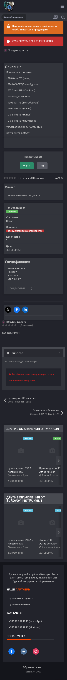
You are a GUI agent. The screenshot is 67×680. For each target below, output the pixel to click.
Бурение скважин (19, 604)
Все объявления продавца (24, 195)
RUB (42, 165)
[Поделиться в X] (8, 310)
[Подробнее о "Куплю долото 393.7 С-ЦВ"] (21, 450)
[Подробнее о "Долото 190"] (52, 522)
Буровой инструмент (21, 597)
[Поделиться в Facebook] (17, 310)
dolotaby (52, 543)
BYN (27, 165)
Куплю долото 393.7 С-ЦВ (22, 468)
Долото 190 (45, 540)
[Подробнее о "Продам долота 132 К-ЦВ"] (52, 450)
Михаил (10, 187)
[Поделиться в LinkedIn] (25, 310)
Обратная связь (32, 667)
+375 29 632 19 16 (18, 621)
